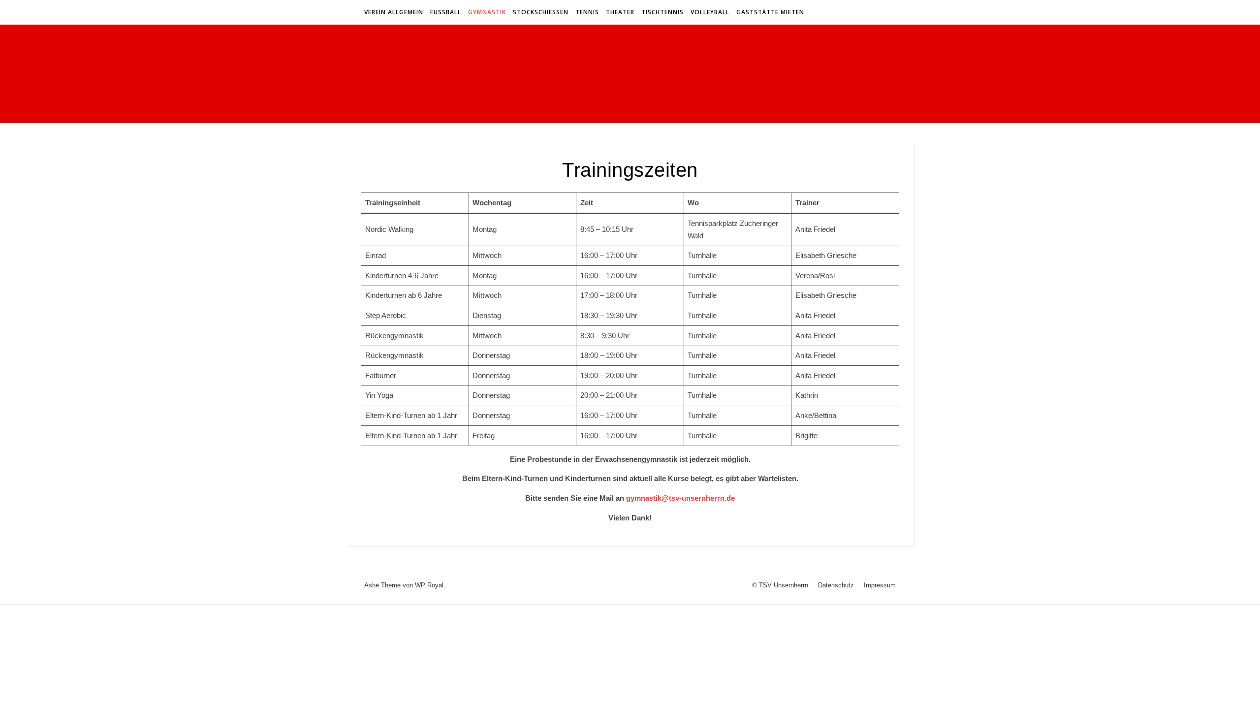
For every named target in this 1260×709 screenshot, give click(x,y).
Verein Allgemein (393, 12)
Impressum (880, 585)
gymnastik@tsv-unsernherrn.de (680, 498)
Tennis (587, 12)
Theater (620, 12)
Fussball (445, 12)
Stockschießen (540, 12)
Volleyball (710, 12)
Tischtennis (662, 12)
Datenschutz (836, 585)
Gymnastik (487, 12)
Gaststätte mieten (770, 12)
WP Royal (429, 585)
